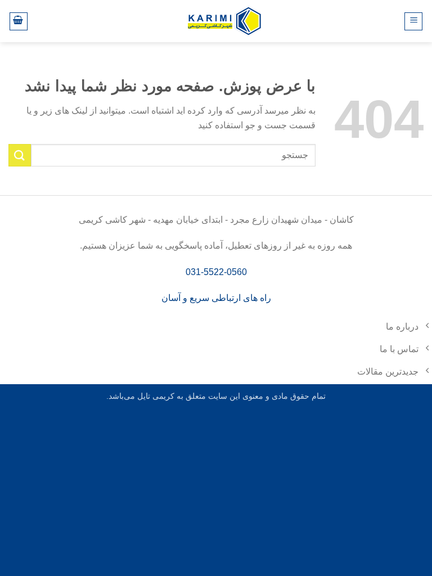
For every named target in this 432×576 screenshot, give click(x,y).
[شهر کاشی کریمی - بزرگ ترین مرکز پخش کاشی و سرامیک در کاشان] (224, 21)
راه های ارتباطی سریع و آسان (216, 298)
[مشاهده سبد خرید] (19, 21)
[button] (413, 21)
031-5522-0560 (216, 272)
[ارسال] (19, 155)
